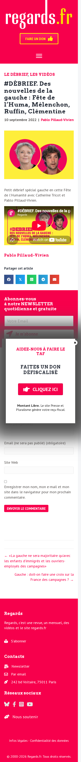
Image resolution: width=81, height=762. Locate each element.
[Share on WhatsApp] (31, 279)
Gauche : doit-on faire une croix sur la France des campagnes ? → (44, 577)
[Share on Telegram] (43, 279)
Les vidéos (42, 74)
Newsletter (20, 666)
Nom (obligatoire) (18, 423)
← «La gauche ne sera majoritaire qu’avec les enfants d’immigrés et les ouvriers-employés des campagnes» (37, 560)
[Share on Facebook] (9, 279)
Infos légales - (19, 740)
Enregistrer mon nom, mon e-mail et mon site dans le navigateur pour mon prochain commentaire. (37, 491)
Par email (18, 674)
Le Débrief (16, 74)
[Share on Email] (54, 279)
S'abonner (18, 641)
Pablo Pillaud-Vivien (57, 119)
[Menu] (39, 55)
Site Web (11, 462)
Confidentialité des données (49, 740)
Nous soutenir (25, 716)
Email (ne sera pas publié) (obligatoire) (35, 443)
